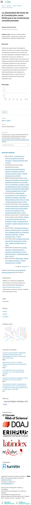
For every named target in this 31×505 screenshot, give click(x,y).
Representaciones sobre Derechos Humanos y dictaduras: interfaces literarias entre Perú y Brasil (15, 171)
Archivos (9, 6)
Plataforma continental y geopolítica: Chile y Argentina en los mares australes (15, 379)
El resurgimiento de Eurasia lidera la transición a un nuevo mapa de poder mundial (13, 371)
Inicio (3, 6)
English (5, 311)
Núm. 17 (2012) (17, 6)
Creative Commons (6, 480)
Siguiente (24, 266)
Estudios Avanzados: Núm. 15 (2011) (15, 213)
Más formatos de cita (8, 145)
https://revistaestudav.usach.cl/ (12, 287)
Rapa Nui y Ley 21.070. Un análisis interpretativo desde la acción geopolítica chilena (15, 364)
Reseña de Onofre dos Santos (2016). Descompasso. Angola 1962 (17, 241)
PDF (5, 112)
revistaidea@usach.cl (7, 483)
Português (6, 316)
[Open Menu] (1, 1)
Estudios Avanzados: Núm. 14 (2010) (16, 202)
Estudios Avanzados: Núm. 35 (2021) (16, 191)
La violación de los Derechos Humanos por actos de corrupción (14, 158)
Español (5, 314)
